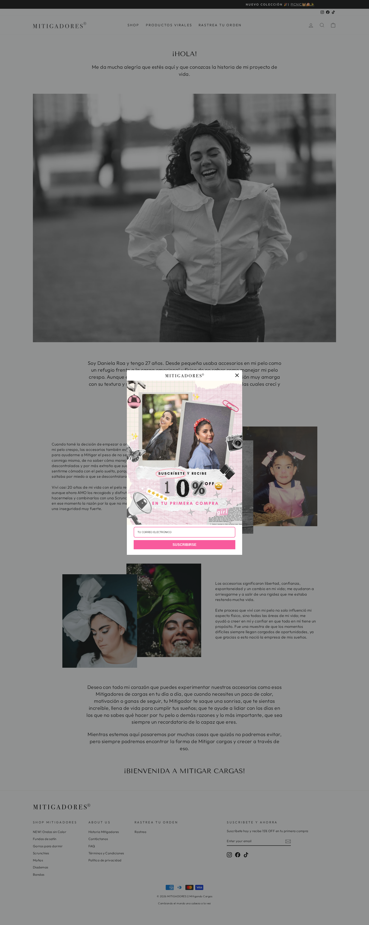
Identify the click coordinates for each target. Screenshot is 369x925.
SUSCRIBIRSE (184, 545)
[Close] (237, 375)
